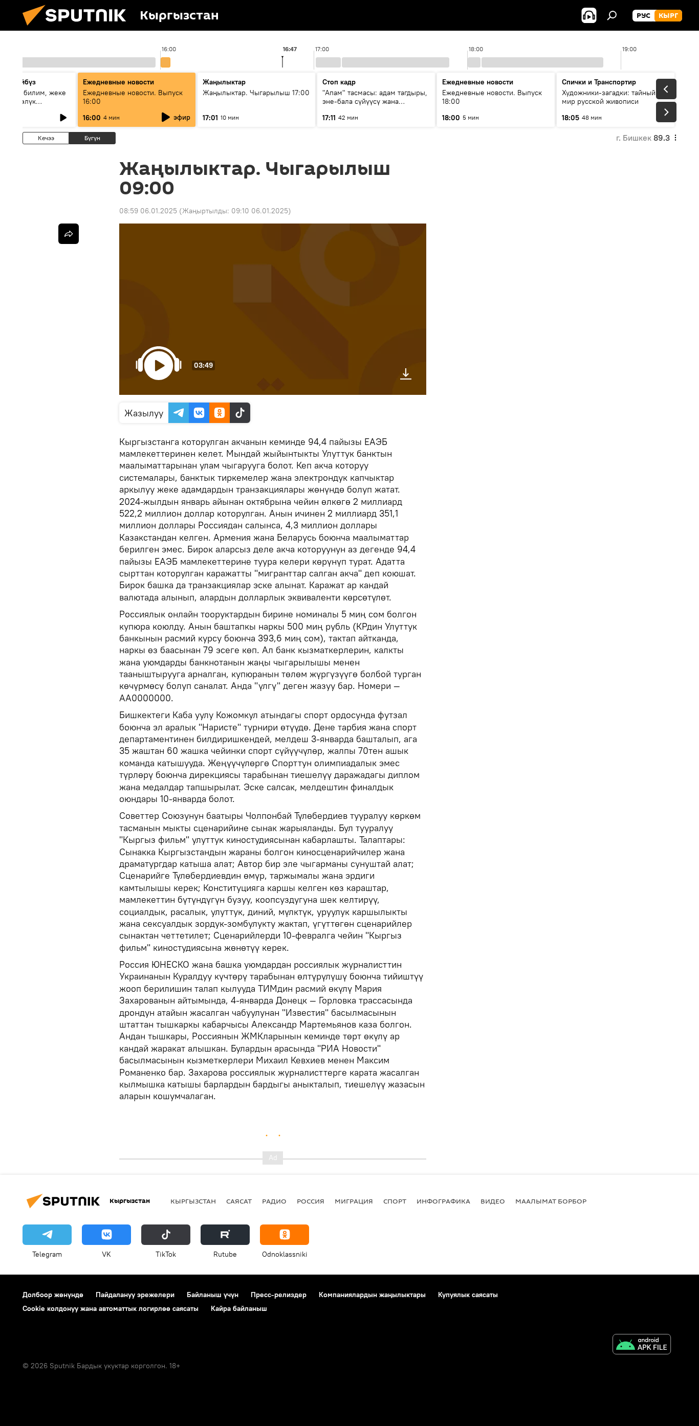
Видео (492, 1201)
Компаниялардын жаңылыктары (372, 1294)
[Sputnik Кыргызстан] (78, 28)
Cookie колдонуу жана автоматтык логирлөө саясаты (111, 1308)
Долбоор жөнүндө (53, 1294)
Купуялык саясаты (468, 1294)
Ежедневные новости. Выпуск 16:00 (133, 97)
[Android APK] (641, 1345)
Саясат (239, 1201)
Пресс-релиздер (279, 1294)
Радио (274, 1201)
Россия (310, 1201)
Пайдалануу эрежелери (135, 1294)
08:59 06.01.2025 (148, 210)
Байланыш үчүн (212, 1294)
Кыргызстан (193, 1201)
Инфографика (443, 1201)
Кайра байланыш (239, 1308)
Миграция (354, 1201)
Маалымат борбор (550, 1201)
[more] (68, 234)
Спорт (394, 1201)
